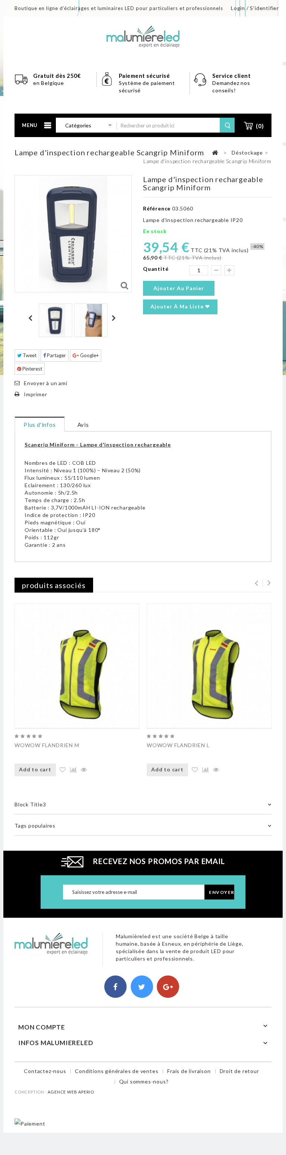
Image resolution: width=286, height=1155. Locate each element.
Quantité (155, 269)
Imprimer (35, 394)
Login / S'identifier (255, 8)
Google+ (89, 355)
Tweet (29, 355)
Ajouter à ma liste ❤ (180, 306)
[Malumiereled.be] (143, 36)
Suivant (114, 317)
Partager (56, 355)
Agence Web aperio (71, 1091)
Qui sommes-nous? (144, 1081)
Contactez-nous (45, 1071)
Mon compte (41, 1027)
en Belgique (48, 83)
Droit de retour (239, 1071)
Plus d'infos (39, 424)
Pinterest (31, 369)
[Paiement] (30, 1123)
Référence (157, 208)
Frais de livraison (188, 1071)
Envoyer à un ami (45, 383)
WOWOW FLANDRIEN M (47, 745)
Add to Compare (72, 770)
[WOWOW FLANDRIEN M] (77, 666)
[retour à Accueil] (215, 153)
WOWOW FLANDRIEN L (178, 745)
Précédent (31, 317)
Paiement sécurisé (144, 75)
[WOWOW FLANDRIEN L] (209, 666)
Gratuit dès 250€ (57, 75)
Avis (83, 424)
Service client (232, 75)
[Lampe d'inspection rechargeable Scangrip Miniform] (55, 320)
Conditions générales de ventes (116, 1071)
